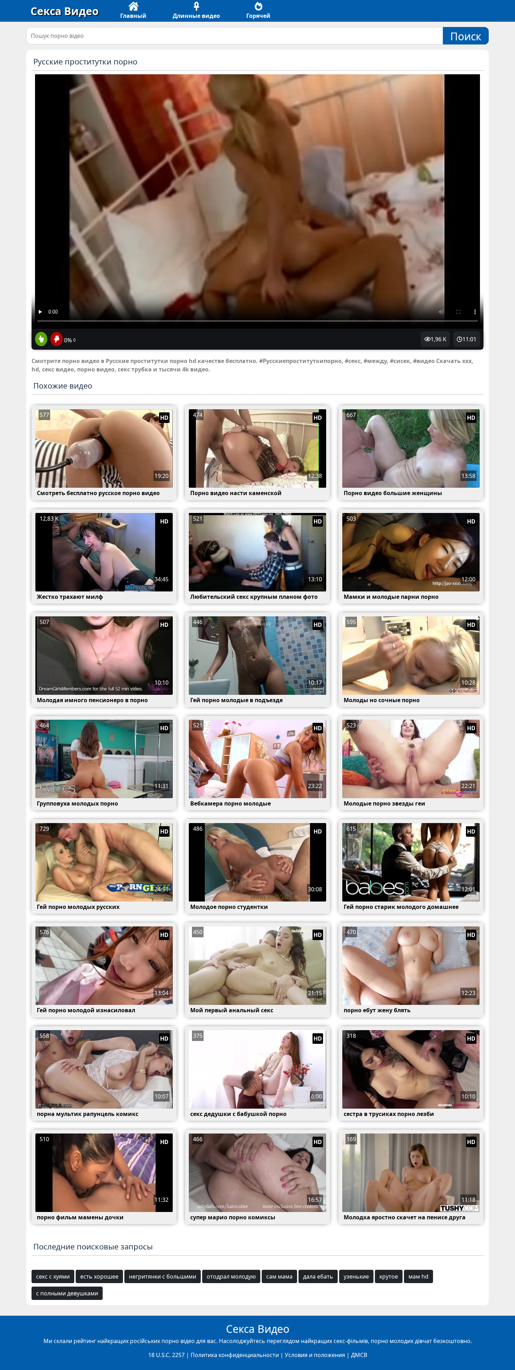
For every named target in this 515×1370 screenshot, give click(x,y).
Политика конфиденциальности (235, 1355)
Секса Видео (64, 11)
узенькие (356, 1276)
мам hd (418, 1276)
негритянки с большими (162, 1276)
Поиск (465, 36)
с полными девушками (67, 1293)
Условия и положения (315, 1355)
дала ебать (318, 1276)
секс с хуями (53, 1276)
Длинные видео (196, 16)
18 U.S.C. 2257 (166, 1355)
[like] (41, 339)
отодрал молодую (231, 1276)
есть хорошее (99, 1276)
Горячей (258, 16)
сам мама (279, 1276)
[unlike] (56, 339)
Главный (133, 16)
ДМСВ (359, 1355)
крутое (388, 1276)
